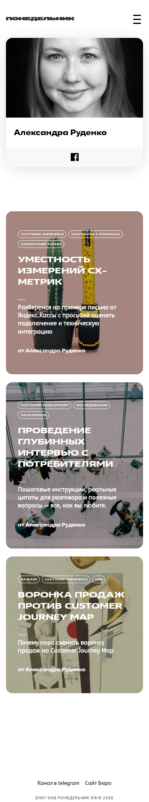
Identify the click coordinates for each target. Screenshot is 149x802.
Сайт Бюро (98, 783)
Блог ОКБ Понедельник (62, 797)
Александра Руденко (55, 351)
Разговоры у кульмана (96, 234)
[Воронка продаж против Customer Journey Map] (74, 624)
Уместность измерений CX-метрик (62, 271)
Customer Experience (42, 234)
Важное (29, 579)
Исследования (92, 405)
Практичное (33, 415)
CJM (99, 579)
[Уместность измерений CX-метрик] (74, 292)
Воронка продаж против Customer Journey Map (71, 606)
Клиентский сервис (41, 244)
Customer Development (45, 405)
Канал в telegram (58, 783)
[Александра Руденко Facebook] (74, 157)
